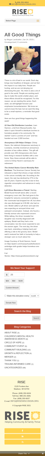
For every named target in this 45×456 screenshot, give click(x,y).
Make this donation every (18, 296)
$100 (21, 281)
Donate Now (11, 303)
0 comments (22, 42)
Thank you (10, 360)
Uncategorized (10, 42)
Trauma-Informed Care (17, 364)
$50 (13, 281)
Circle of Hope (13, 342)
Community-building (15, 350)
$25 (7, 281)
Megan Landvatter (14, 40)
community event (14, 346)
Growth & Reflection (16, 353)
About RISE (10, 333)
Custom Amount (12, 288)
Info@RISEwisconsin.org (24, 401)
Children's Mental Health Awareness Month (19, 337)
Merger (8, 357)
